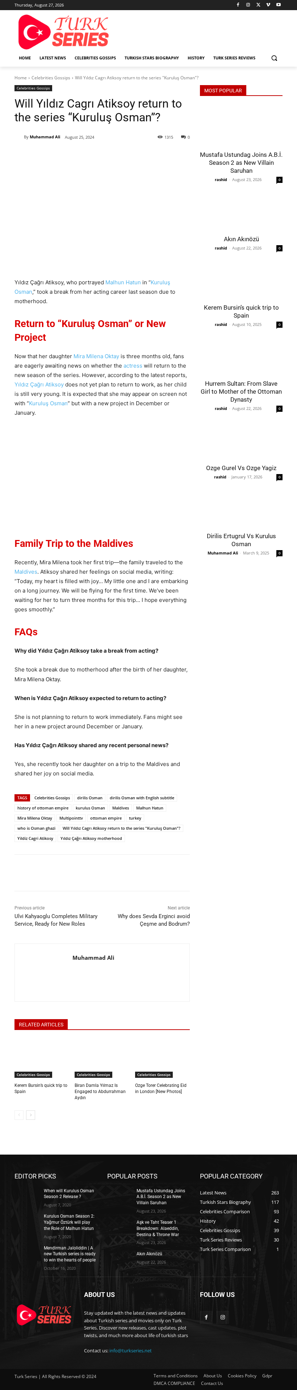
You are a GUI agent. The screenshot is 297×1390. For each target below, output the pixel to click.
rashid (221, 179)
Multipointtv (71, 818)
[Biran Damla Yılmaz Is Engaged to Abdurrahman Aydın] (102, 1058)
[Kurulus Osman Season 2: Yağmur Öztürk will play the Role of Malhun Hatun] (26, 1222)
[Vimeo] (268, 5)
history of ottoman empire (42, 808)
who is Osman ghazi (36, 828)
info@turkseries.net (130, 1350)
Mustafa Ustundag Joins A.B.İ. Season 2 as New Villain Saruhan (241, 162)
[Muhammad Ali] (19, 137)
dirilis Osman (90, 797)
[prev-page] (19, 1115)
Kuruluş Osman (48, 403)
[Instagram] (248, 5)
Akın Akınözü (241, 239)
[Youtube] (278, 5)
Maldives (25, 571)
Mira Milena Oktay (96, 356)
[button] (274, 58)
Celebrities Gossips (51, 78)
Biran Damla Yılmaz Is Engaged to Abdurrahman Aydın (100, 1091)
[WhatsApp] (115, 155)
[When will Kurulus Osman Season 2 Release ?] (26, 1196)
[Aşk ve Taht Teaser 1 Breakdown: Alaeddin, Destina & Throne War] (119, 1228)
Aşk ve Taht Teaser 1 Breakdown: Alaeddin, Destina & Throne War (158, 1228)
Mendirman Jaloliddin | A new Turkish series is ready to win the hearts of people (70, 1254)
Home (20, 78)
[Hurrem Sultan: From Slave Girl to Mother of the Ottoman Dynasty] (241, 354)
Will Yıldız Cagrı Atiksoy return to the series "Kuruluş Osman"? (121, 828)
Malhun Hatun (123, 282)
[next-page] (30, 1115)
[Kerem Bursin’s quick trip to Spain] (41, 1058)
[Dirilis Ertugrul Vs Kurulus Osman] (241, 507)
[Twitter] (258, 5)
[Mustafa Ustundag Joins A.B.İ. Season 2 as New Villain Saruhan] (241, 125)
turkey (135, 818)
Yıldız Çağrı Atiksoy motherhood (91, 838)
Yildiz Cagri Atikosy (35, 838)
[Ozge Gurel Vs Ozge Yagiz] (241, 438)
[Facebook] (238, 5)
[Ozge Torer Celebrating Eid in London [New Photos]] (162, 1058)
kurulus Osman (90, 808)
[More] (132, 155)
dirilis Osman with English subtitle (142, 797)
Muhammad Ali (45, 136)
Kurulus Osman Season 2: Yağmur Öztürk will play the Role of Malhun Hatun (69, 1222)
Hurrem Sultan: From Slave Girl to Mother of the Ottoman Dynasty (241, 391)
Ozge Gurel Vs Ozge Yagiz (241, 468)
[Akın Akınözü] (241, 209)
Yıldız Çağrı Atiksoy (39, 384)
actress (133, 365)
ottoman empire (106, 818)
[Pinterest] (99, 155)
